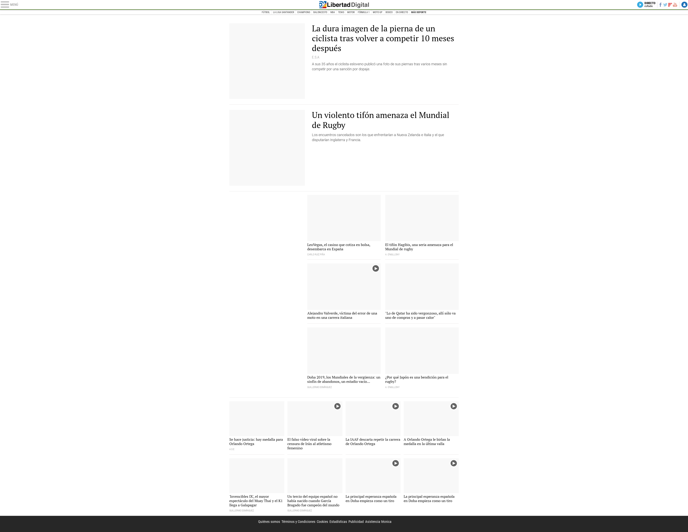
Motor (351, 12)
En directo (402, 12)
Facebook (660, 5)
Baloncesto (320, 12)
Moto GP (377, 12)
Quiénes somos (269, 521)
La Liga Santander (283, 12)
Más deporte (418, 12)
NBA (332, 12)
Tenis (341, 12)
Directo (649, 5)
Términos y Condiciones (298, 521)
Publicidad (356, 521)
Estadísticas (338, 521)
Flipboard (670, 4)
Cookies (322, 521)
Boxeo (389, 12)
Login (684, 5)
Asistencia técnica (378, 521)
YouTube (675, 5)
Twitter (665, 5)
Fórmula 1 (364, 12)
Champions (303, 12)
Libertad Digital (344, 4)
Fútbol (266, 12)
